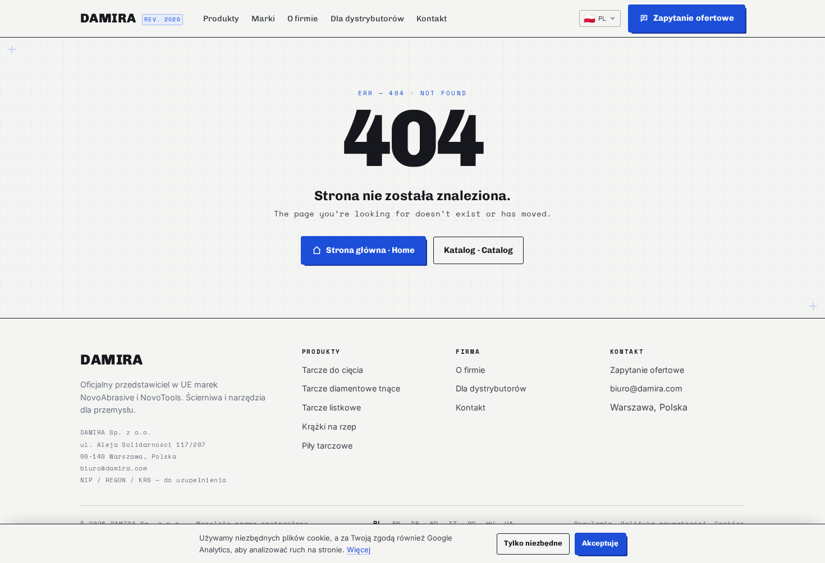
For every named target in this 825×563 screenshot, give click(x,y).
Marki (263, 18)
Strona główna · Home (370, 250)
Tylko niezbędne (533, 543)
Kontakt (431, 18)
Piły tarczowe (327, 445)
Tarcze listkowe (331, 407)
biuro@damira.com (113, 468)
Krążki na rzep (329, 426)
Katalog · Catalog (478, 250)
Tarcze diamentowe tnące (351, 388)
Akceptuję (600, 543)
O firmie (302, 18)
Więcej (358, 549)
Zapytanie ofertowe (647, 370)
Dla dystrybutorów (367, 18)
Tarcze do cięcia (332, 370)
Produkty (221, 18)
